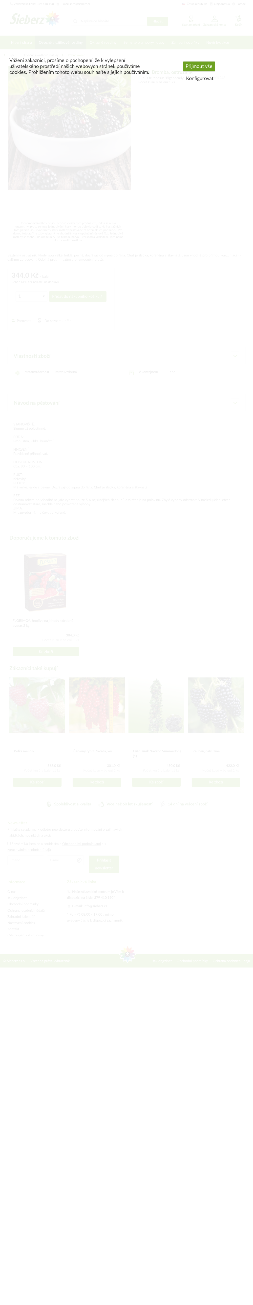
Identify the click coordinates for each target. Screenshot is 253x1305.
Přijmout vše (199, 66)
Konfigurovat (199, 78)
